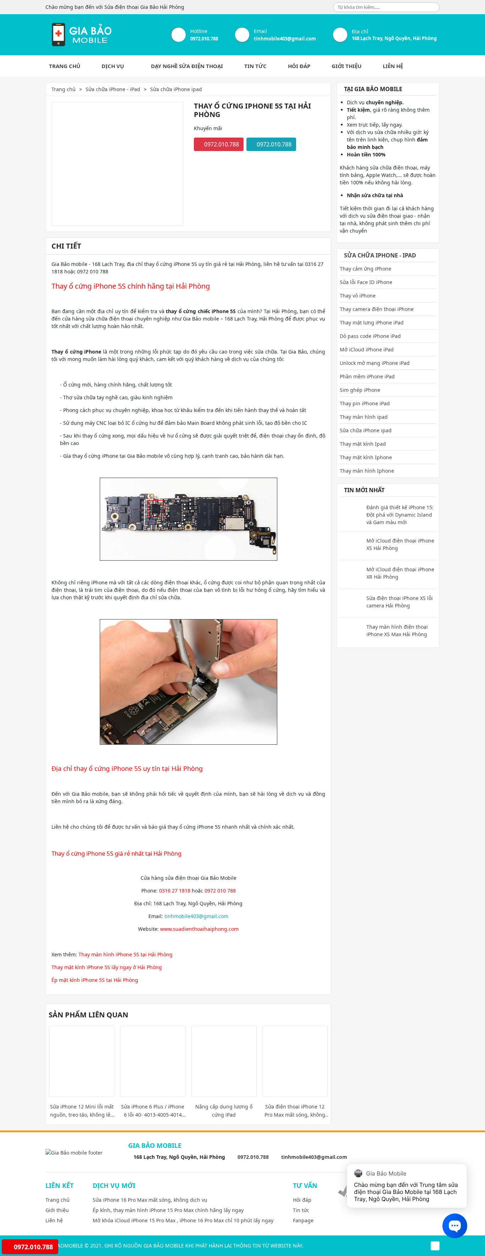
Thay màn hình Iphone (367, 470)
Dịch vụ (113, 66)
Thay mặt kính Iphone (366, 457)
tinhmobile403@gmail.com (285, 38)
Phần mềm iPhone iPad (367, 376)
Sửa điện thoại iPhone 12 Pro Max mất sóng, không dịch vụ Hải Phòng (295, 1111)
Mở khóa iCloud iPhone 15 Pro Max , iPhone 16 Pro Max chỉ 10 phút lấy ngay (183, 1220)
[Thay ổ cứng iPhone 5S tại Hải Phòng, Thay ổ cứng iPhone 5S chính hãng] (80, 35)
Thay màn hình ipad (364, 416)
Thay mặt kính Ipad (363, 443)
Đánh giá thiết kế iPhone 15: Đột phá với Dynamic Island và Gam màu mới (400, 515)
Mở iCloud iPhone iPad (367, 349)
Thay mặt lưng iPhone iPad (372, 322)
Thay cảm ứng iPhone (365, 268)
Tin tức (255, 66)
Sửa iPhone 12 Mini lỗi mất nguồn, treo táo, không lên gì (82, 1111)
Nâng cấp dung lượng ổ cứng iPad (223, 1110)
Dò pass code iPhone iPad (370, 336)
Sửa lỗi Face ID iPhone (366, 282)
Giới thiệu (346, 66)
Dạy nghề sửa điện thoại (187, 66)
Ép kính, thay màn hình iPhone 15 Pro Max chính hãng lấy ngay (168, 1210)
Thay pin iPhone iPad (365, 403)
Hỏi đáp (299, 66)
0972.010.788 (204, 38)
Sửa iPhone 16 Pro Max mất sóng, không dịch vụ (150, 1199)
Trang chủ (64, 66)
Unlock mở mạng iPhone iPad (375, 363)
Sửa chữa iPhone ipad (176, 89)
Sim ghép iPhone (360, 390)
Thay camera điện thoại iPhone (377, 309)
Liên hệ (393, 66)
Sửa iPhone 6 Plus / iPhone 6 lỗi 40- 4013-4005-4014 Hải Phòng (152, 1111)
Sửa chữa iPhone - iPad (113, 89)
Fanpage (303, 1220)
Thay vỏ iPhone (358, 295)
